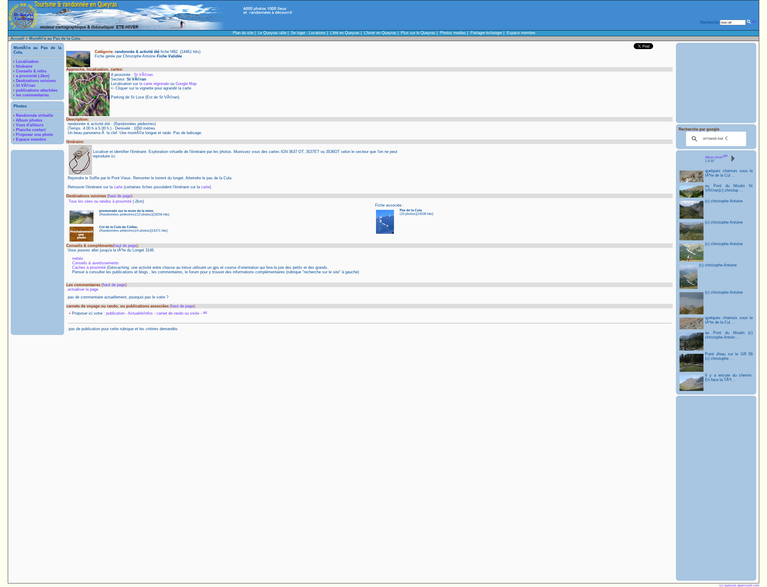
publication (115, 313)
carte (118, 187)
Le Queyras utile (272, 33)
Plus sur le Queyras (418, 33)
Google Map (186, 83)
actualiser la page (83, 289)
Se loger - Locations (308, 33)
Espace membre (521, 33)
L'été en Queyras (345, 33)
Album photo (714, 157)
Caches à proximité (89, 267)
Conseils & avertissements (95, 263)
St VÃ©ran (143, 74)
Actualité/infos (140, 313)
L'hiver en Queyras (380, 33)
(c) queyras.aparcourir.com (739, 585)
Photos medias (453, 33)
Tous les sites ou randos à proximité (101, 201)
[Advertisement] (37, 242)
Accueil (17, 38)
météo (77, 258)
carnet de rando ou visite (177, 313)
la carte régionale (154, 83)
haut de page (119, 196)
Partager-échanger (486, 33)
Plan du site (243, 33)
